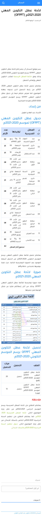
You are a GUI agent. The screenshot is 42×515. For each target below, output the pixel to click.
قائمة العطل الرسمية (23, 77)
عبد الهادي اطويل (19, 513)
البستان (21, 3)
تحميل (19, 377)
